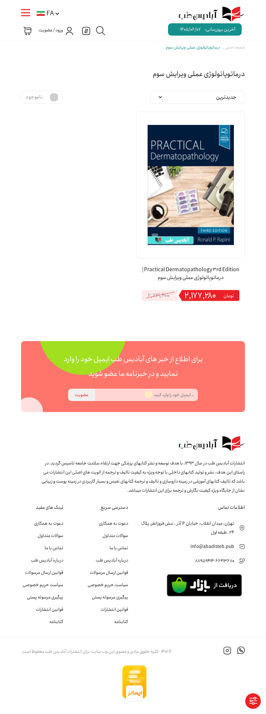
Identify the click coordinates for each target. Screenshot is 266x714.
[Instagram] (227, 651)
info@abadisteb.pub (212, 546)
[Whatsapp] (241, 651)
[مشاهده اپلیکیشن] (204, 585)
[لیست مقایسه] (85, 31)
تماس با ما (119, 548)
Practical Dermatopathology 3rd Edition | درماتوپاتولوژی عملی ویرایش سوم (190, 274)
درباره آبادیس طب (112, 560)
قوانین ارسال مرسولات (109, 572)
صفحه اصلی (235, 47)
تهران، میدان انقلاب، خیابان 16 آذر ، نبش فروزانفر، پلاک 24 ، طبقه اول (187, 528)
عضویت (82, 394)
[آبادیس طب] (208, 14)
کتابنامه (121, 621)
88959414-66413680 (214, 560)
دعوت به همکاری (113, 523)
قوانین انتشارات (114, 609)
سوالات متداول (115, 535)
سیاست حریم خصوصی (108, 584)
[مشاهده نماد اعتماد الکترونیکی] (196, 683)
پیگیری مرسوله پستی (110, 597)
